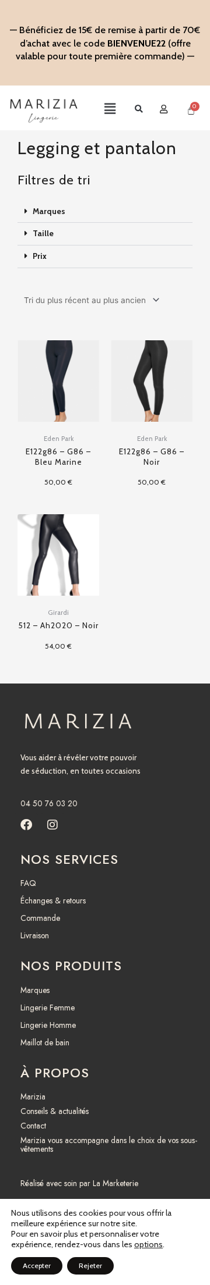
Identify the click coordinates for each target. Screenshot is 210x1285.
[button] (100, 109)
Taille (43, 233)
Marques (49, 211)
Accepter (37, 1265)
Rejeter (90, 1265)
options (148, 1244)
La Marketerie (115, 1183)
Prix (40, 256)
